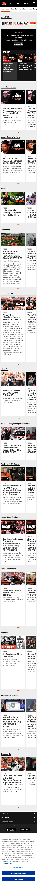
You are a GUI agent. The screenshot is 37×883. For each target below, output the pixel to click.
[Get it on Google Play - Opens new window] (25, 830)
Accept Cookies (19, 879)
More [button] (18, 132)
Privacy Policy (8, 863)
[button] (18, 44)
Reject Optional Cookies (18, 873)
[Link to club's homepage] (4, 2)
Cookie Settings (18, 867)
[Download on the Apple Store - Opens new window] (11, 830)
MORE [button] (18, 418)
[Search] (30, 3)
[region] (18, 858)
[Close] (34, 836)
